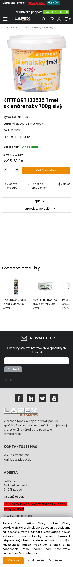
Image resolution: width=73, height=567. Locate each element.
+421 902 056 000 (56, 12)
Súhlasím (13, 560)
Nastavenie (36, 560)
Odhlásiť (10, 380)
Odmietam (56, 560)
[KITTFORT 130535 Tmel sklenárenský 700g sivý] (36, 63)
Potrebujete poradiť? (36, 209)
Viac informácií (29, 553)
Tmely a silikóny (43, 27)
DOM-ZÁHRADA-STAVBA (16, 27)
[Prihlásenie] (59, 19)
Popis (36, 201)
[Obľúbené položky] (52, 19)
